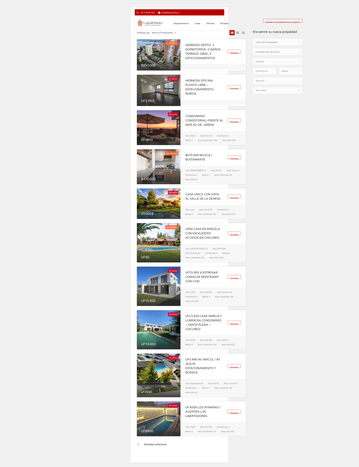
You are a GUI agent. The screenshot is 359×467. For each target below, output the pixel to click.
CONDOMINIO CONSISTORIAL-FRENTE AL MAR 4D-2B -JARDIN (204, 121)
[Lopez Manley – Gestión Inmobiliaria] (151, 23)
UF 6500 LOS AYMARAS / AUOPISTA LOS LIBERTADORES (202, 412)
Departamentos (181, 23)
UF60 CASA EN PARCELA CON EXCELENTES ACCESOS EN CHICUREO (202, 233)
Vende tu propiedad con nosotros (283, 22)
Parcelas (224, 23)
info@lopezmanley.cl (171, 12)
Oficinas (210, 23)
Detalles (234, 53)
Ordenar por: (143, 32)
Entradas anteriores (155, 444)
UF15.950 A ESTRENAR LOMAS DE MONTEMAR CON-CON (201, 277)
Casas (197, 23)
